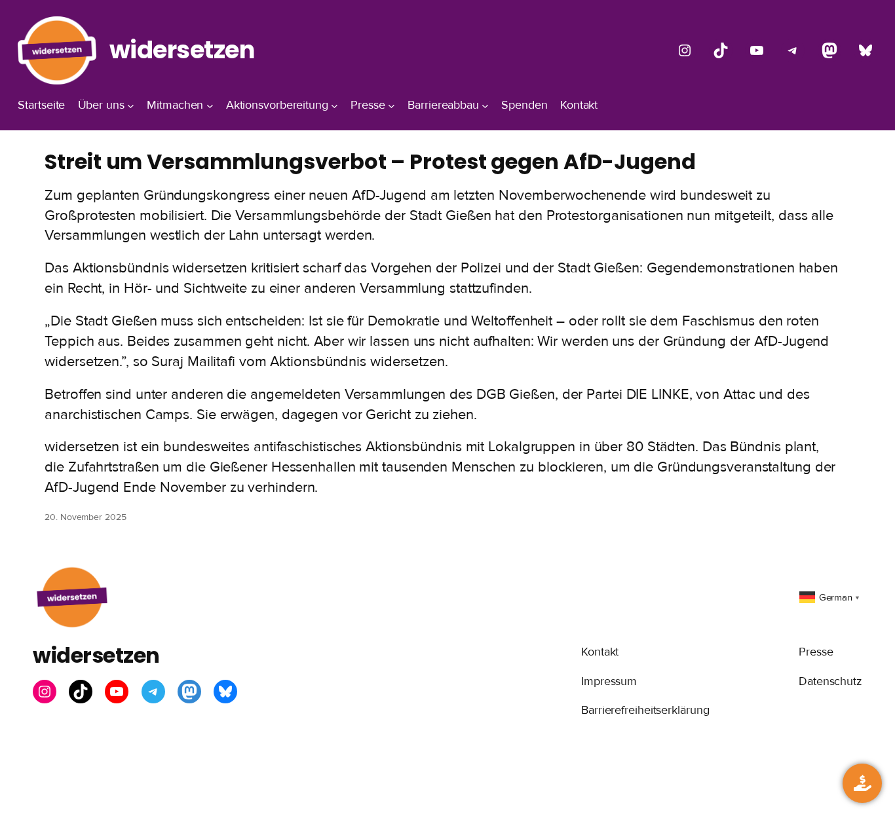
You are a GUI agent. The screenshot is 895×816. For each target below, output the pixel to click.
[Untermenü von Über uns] (130, 105)
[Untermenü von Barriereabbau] (485, 105)
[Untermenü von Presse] (391, 105)
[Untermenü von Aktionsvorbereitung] (334, 105)
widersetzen (182, 50)
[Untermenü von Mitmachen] (210, 105)
